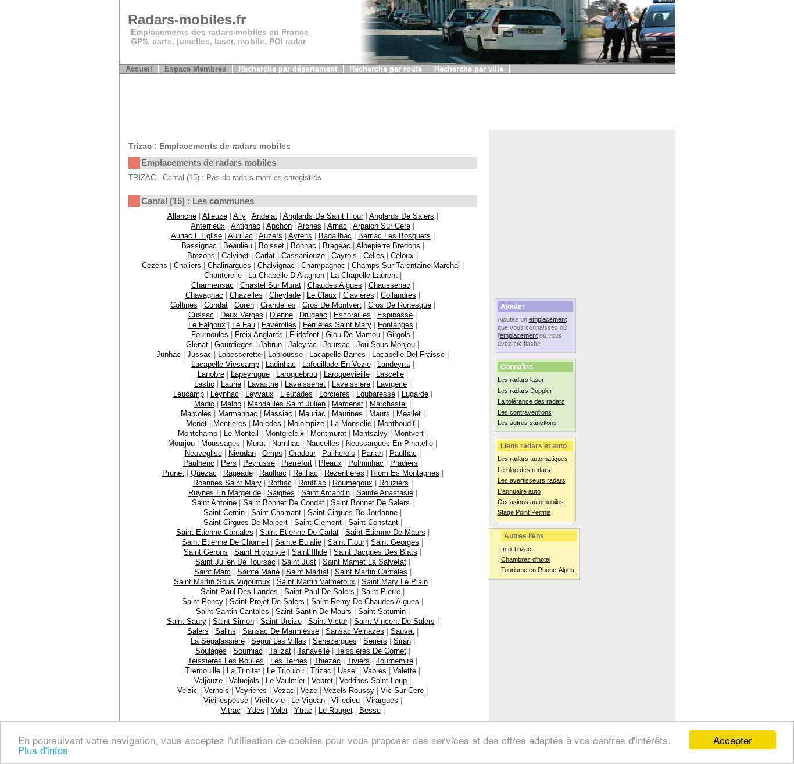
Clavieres (358, 295)
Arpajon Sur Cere (381, 226)
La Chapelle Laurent (364, 275)
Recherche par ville (468, 69)
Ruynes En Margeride (224, 492)
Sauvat (402, 631)
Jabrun (270, 344)
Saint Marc (212, 571)
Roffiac (280, 483)
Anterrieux (208, 226)
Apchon (279, 226)
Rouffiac (312, 483)
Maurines (347, 413)
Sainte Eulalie (298, 542)
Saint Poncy (202, 601)
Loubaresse (375, 394)
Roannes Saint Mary (227, 483)
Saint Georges (395, 542)
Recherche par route (385, 69)
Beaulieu (237, 245)
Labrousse (285, 354)
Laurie (231, 384)
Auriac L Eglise (196, 235)
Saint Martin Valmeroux (316, 581)
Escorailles (352, 314)
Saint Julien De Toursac (235, 562)
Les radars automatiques (533, 458)
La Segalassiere (218, 641)
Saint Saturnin (382, 611)
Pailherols (338, 453)
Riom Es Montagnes (405, 473)
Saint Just (299, 562)
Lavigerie (392, 384)
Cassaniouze (303, 255)
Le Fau (243, 324)
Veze (309, 690)
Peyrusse (259, 463)
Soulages (211, 651)
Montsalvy (370, 433)
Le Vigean (308, 700)
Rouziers (394, 483)
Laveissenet (305, 384)
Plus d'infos (43, 749)
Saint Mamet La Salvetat (364, 562)
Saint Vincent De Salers (394, 621)
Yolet (279, 710)
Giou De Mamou (353, 334)
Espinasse (395, 314)
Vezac (283, 690)
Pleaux (330, 463)
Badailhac (335, 235)
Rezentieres (344, 473)
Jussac (199, 354)
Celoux (402, 255)
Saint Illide (309, 552)
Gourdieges (233, 344)
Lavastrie (263, 384)
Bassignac (199, 245)
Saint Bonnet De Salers (370, 502)
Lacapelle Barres (337, 354)
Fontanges (395, 324)
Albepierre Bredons (388, 245)
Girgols (398, 334)
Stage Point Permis (524, 512)
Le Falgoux (207, 324)
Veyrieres (251, 690)
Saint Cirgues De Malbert (245, 522)
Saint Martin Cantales (371, 571)
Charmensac (212, 285)
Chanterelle (223, 275)
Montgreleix (284, 433)
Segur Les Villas (278, 641)
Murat (256, 443)
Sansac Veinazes (355, 631)
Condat (216, 305)
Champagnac (323, 265)
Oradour (302, 453)
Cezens (154, 265)
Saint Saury (186, 621)
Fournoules (209, 334)
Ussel (347, 670)
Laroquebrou (296, 374)
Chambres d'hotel (525, 559)
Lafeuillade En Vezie (336, 364)
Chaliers (187, 265)
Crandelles (278, 305)
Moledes (267, 423)
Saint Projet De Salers (267, 601)
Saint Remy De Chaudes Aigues (365, 601)
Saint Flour (346, 542)
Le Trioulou (285, 670)
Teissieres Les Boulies (226, 660)
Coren (244, 305)
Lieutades (296, 394)
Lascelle (390, 374)
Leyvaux (259, 394)
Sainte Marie (258, 571)
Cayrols (344, 255)
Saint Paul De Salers (319, 591)
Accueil (139, 69)
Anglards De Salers (401, 216)
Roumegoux (352, 483)
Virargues (382, 700)
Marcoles (196, 413)
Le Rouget (336, 710)
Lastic (204, 384)
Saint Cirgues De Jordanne (352, 512)
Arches (309, 226)
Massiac (278, 413)
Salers (198, 631)
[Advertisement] (331, 103)
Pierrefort (296, 463)
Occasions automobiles (531, 501)
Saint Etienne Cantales (214, 532)
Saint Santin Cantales (232, 611)
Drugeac (313, 314)
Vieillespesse (225, 700)
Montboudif (396, 423)
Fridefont (304, 334)
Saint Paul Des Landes (239, 591)
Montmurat (328, 433)
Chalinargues (229, 265)
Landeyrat (393, 364)
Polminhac (366, 463)
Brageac (336, 245)
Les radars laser (521, 379)
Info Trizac (516, 548)
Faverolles (279, 324)
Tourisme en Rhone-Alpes (537, 569)
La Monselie (351, 423)
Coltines (184, 305)
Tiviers (358, 660)
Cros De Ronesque (399, 305)
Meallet (408, 413)
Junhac (168, 354)
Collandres (398, 295)
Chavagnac (204, 295)
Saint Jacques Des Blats (375, 552)
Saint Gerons (206, 552)
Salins (225, 631)
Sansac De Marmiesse (280, 631)
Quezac (204, 473)
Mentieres (229, 423)
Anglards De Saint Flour (323, 216)
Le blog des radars (524, 469)
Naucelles (322, 443)
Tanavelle (314, 651)
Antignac (245, 226)
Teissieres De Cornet (371, 651)
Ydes (255, 710)
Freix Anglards (259, 334)
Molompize (306, 423)
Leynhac (224, 394)
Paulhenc (198, 463)
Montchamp (197, 433)
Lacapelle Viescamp (225, 364)
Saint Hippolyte (259, 552)
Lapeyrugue (250, 374)
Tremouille (202, 670)
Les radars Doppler (525, 390)
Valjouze (208, 680)
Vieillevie (270, 700)
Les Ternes (288, 660)
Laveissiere (351, 384)
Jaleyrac (302, 344)
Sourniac (248, 651)
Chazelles (246, 295)
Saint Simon (233, 621)
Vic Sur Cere (402, 690)
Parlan (372, 453)
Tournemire (394, 660)
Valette (404, 670)
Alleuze (214, 216)
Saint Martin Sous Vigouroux (222, 581)
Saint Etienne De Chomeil (225, 542)
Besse (370, 710)
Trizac (320, 670)
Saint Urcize (281, 621)
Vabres (375, 670)
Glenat (197, 344)
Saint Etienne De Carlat (299, 532)
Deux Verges (241, 314)
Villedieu (345, 700)
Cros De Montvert (332, 305)
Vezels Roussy (349, 690)
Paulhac (403, 453)
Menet (196, 423)
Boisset (271, 245)
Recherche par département (287, 69)
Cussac (201, 314)
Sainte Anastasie (384, 492)
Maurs (379, 413)
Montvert (409, 433)
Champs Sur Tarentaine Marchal (406, 265)
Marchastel (388, 403)
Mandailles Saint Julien (287, 403)
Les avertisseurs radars (532, 480)
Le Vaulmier (285, 680)
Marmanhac (237, 413)
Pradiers (404, 463)
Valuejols (244, 680)
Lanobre (211, 374)
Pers (229, 463)
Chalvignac (276, 265)
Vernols (216, 690)
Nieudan (242, 453)
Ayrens (300, 235)
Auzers (270, 235)
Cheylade (285, 295)
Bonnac (303, 245)
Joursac (336, 344)
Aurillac (240, 235)
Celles (373, 255)
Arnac (337, 226)
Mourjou (181, 443)
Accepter (732, 740)
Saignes (281, 492)
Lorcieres (334, 394)
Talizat (280, 651)
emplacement (548, 319)
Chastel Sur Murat (270, 285)
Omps (272, 453)
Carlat (265, 255)
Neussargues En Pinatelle (389, 443)
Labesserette (240, 354)
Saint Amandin (325, 492)
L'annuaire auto (519, 491)
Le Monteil (241, 433)
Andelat (264, 216)
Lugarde (415, 394)
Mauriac (312, 413)
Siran (402, 641)
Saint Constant (373, 522)
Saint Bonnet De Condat (283, 502)
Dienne (281, 314)
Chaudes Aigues (334, 285)
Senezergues (335, 641)
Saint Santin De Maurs (314, 611)
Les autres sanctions (527, 422)
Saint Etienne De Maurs (385, 532)
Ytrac (303, 710)
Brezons (201, 255)
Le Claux (322, 295)
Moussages (220, 443)
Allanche (181, 216)
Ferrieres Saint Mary (337, 324)
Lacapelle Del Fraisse (408, 354)
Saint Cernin (224, 512)
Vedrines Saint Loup (373, 680)
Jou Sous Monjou (385, 344)
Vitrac (231, 710)
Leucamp (188, 394)
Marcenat (347, 403)
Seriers (375, 641)
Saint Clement (318, 522)
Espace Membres (195, 69)
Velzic (187, 690)
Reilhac (305, 473)
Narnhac (286, 443)
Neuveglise (203, 453)
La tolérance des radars (531, 401)
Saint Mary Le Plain (395, 581)
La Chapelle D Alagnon (286, 275)
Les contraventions (525, 412)
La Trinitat (243, 670)
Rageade (238, 473)
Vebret (322, 680)
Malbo (231, 403)
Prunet (173, 473)
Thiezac (327, 660)
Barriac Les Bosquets (394, 235)
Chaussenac (389, 285)
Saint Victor (328, 621)
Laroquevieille (347, 374)
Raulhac (273, 473)
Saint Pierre (380, 591)
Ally (239, 216)
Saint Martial (307, 571)
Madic (204, 403)
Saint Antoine (214, 502)
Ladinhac (281, 364)
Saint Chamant (276, 512)
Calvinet (235, 255)
